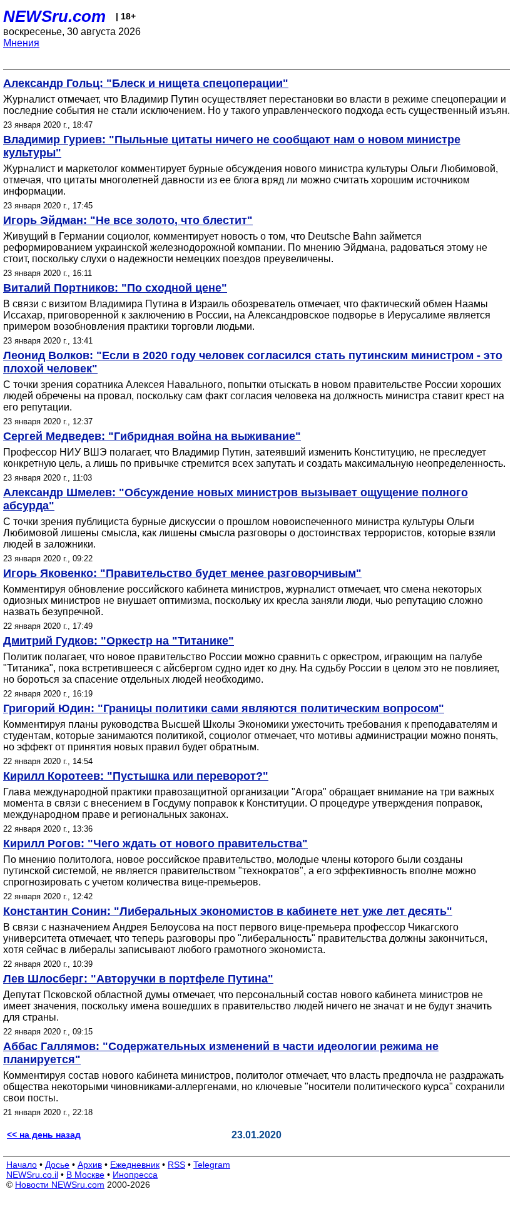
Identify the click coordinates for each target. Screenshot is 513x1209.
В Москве (85, 1175)
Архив (90, 1165)
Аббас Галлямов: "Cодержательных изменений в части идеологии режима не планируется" (221, 1053)
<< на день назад (44, 1135)
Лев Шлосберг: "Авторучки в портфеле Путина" (138, 978)
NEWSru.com (54, 16)
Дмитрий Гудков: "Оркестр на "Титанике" (118, 641)
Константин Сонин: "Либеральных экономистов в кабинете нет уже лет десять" (227, 911)
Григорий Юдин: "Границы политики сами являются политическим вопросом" (223, 708)
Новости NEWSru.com (59, 1185)
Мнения (21, 43)
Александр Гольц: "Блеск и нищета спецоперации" (145, 83)
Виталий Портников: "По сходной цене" (115, 288)
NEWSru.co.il (32, 1175)
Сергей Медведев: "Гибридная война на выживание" (152, 436)
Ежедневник (135, 1165)
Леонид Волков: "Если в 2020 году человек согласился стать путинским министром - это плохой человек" (252, 362)
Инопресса (135, 1175)
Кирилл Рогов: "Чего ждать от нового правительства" (155, 843)
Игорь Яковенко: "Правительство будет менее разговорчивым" (182, 573)
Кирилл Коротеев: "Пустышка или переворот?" (135, 776)
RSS (176, 1165)
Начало (21, 1165)
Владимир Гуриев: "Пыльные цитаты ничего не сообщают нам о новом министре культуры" (231, 146)
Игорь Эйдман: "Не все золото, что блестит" (128, 220)
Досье (57, 1165)
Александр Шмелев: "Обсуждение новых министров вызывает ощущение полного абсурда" (235, 499)
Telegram (211, 1165)
